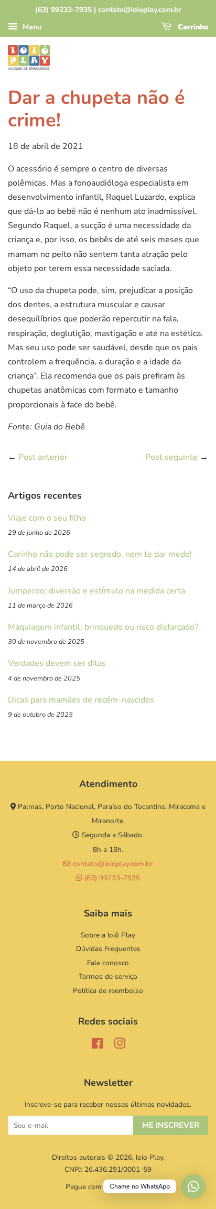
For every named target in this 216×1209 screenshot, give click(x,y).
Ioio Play (149, 1157)
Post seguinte (171, 457)
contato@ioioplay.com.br (112, 864)
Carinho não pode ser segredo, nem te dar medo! (100, 554)
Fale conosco (108, 963)
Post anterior (43, 457)
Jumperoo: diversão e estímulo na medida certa (96, 591)
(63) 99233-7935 (111, 878)
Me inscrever (170, 1125)
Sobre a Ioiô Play (108, 935)
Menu (30, 27)
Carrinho (192, 27)
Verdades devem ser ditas (57, 663)
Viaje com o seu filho (47, 518)
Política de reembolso (108, 991)
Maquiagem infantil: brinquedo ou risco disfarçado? (103, 627)
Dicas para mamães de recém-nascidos (81, 700)
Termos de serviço (108, 976)
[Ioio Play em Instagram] (119, 1046)
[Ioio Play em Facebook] (97, 1046)
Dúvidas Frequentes (108, 949)
